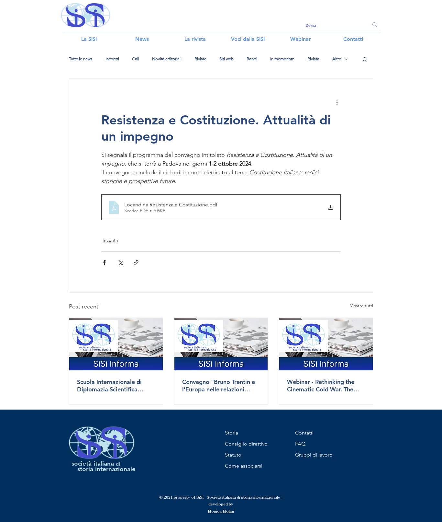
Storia (231, 433)
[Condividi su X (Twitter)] (120, 262)
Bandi (252, 58)
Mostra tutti (361, 305)
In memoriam (282, 58)
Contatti (304, 433)
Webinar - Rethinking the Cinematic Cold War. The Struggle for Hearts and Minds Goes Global (320, 385)
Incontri (112, 58)
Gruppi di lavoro (314, 455)
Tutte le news (81, 58)
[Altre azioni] (337, 102)
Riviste (200, 58)
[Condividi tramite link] (136, 262)
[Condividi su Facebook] (104, 262)
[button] (365, 59)
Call (135, 58)
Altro (336, 58)
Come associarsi (243, 466)
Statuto (233, 455)
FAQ (300, 444)
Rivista (313, 58)
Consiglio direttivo (246, 444)
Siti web (226, 58)
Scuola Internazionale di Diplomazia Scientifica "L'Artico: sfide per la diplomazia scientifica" (109, 385)
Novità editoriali (167, 58)
